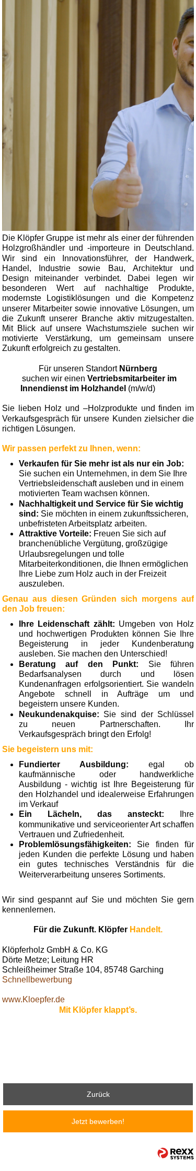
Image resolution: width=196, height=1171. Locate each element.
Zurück (98, 1094)
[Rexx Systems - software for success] (175, 1153)
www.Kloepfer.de (33, 999)
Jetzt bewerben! (98, 1121)
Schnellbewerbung (37, 979)
